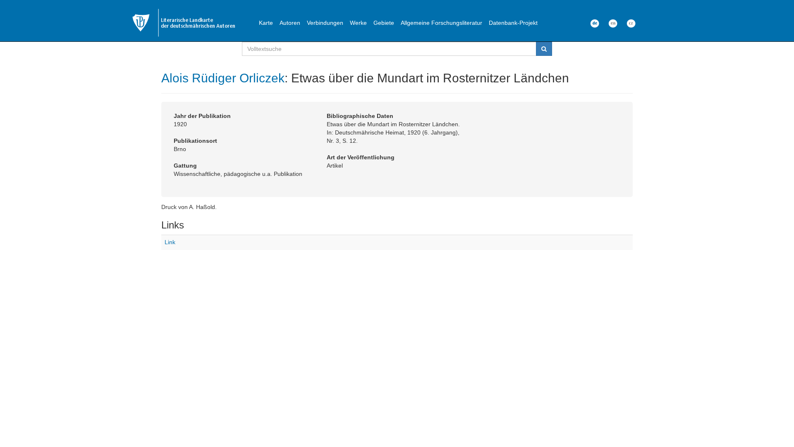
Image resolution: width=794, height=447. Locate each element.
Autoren (290, 22)
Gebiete (383, 22)
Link (170, 242)
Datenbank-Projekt (513, 22)
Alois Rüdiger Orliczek (223, 78)
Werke (358, 22)
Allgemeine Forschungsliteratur (441, 22)
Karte (266, 22)
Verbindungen (325, 22)
